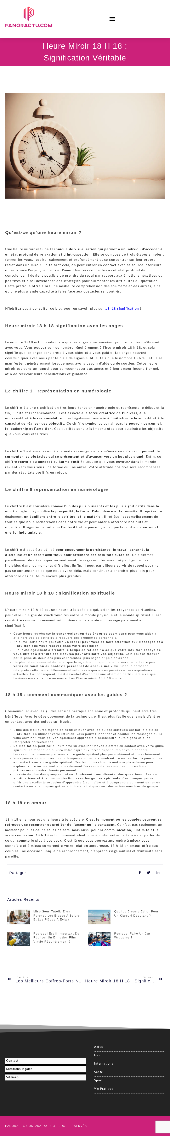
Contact (12, 1060)
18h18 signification (122, 308)
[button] (113, 19)
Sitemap (12, 1077)
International (104, 1063)
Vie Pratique (103, 1088)
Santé (98, 1072)
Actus (98, 1047)
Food (98, 1055)
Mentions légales (19, 1069)
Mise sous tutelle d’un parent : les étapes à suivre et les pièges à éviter (56, 915)
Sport (98, 1080)
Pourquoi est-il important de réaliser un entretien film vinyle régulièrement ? (56, 937)
